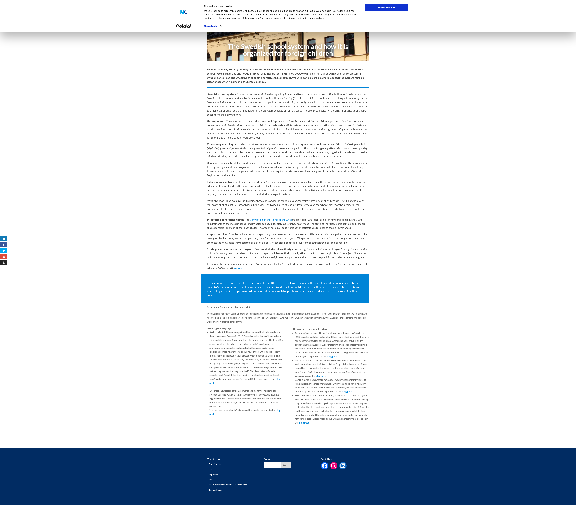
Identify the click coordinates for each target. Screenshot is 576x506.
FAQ (211, 479)
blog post (321, 375)
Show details (210, 26)
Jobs (211, 469)
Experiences (215, 474)
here (209, 295)
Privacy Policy (215, 489)
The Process (215, 464)
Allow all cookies (386, 7)
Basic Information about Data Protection (228, 484)
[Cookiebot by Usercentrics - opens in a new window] (184, 26)
